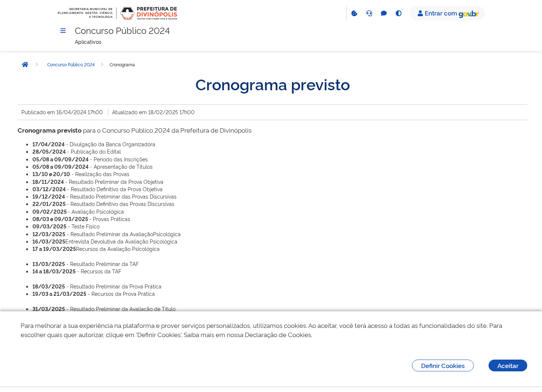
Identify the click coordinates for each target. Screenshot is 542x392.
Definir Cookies (443, 365)
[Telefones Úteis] (369, 13)
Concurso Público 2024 (71, 64)
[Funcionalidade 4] (398, 13)
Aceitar (507, 365)
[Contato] (383, 13)
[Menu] (63, 30)
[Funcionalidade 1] (354, 13)
